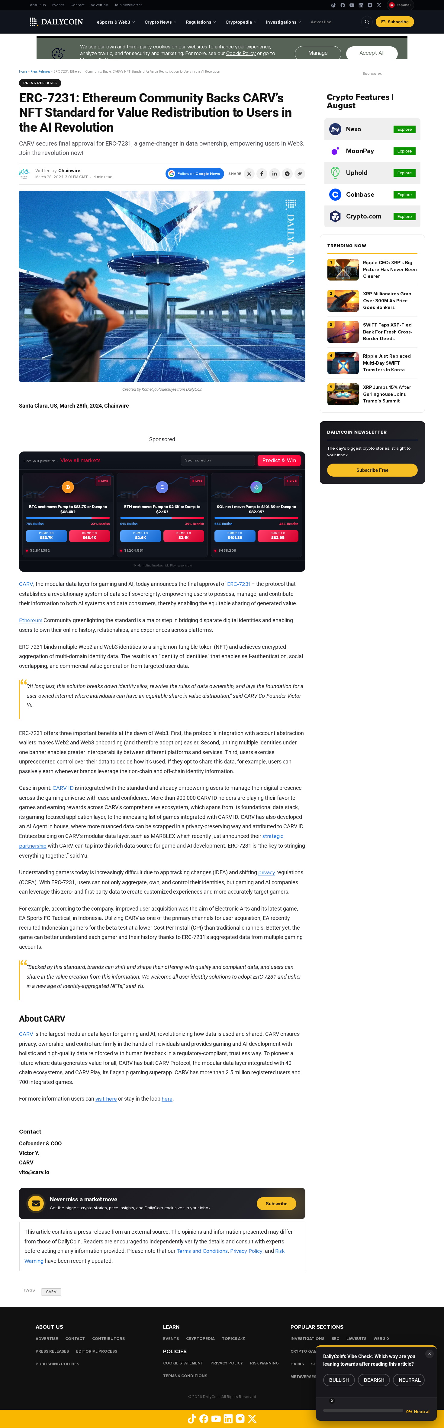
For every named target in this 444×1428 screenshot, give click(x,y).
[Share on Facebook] (261, 173)
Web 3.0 (381, 1338)
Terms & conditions (185, 1376)
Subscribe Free (372, 470)
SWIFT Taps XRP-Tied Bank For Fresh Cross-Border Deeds (388, 331)
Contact (77, 5)
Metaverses (303, 1376)
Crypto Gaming (307, 1351)
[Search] (367, 22)
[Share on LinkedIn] (274, 173)
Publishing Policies (57, 1364)
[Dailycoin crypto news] (56, 22)
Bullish (339, 1380)
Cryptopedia (200, 1338)
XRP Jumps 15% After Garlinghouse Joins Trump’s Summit (387, 394)
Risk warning (264, 1363)
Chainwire (69, 170)
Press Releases (40, 72)
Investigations (307, 1338)
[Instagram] (370, 5)
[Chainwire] (24, 173)
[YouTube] (351, 5)
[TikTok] (333, 5)
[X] (379, 5)
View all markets (80, 460)
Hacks (297, 1364)
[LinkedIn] (361, 5)
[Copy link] (299, 173)
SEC (335, 1338)
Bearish (374, 1380)
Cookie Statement (183, 1363)
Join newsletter (128, 5)
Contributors (108, 1338)
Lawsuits (356, 1338)
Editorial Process (96, 1351)
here (167, 1098)
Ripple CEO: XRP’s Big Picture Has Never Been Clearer (390, 269)
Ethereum (30, 620)
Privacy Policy (246, 1251)
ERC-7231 (238, 584)
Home (23, 72)
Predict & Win (279, 460)
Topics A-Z (233, 1338)
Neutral (410, 1380)
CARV (26, 584)
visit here (106, 1098)
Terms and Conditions (202, 1251)
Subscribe (398, 21)
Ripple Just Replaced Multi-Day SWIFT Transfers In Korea (387, 363)
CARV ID (63, 788)
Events (58, 5)
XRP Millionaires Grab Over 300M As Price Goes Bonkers (387, 300)
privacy (266, 872)
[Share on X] (249, 173)
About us (38, 5)
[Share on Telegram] (287, 173)
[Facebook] (342, 5)
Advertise (99, 5)
